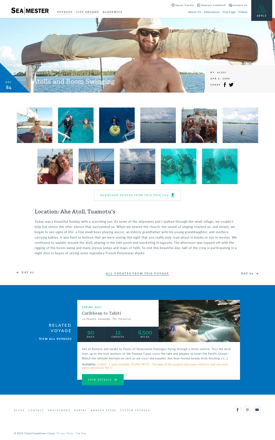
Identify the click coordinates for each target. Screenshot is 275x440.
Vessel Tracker (184, 5)
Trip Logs (229, 12)
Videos (243, 12)
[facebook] (238, 410)
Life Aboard (87, 12)
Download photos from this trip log (134, 195)
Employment (59, 410)
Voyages (65, 12)
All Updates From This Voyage (137, 273)
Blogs (19, 410)
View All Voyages (55, 339)
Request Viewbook (213, 5)
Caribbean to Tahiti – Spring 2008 (63, 66)
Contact (36, 410)
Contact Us (240, 5)
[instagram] (247, 410)
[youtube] (257, 410)
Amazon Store (103, 410)
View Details (100, 379)
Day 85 (247, 273)
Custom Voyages (135, 410)
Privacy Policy (65, 433)
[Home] (30, 11)
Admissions (212, 12)
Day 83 (28, 272)
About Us (194, 12)
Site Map (81, 433)
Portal (80, 410)
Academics (113, 12)
